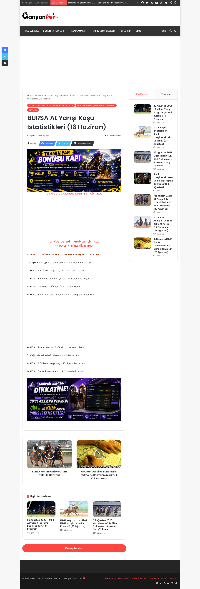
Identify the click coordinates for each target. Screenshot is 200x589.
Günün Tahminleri (53, 31)
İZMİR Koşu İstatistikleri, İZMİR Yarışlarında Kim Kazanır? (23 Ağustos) (101, 2)
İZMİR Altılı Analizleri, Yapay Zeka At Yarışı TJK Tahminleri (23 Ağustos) (162, 224)
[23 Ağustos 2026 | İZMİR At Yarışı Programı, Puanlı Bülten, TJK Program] (41, 509)
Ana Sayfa (33, 31)
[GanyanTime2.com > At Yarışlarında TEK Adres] (40, 16)
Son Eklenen (142, 94)
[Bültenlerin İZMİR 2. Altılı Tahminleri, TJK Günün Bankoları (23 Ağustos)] (142, 243)
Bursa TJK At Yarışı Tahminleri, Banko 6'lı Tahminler (64, 95)
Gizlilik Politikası (138, 578)
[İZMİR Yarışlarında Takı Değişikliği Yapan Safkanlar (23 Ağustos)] (142, 178)
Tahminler (33, 110)
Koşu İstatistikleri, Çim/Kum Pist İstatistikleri (96, 105)
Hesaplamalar (78, 31)
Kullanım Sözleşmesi (158, 578)
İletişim (173, 578)
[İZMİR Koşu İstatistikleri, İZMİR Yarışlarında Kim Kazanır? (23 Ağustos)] (74, 509)
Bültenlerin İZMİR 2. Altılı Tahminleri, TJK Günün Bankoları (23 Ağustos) (162, 245)
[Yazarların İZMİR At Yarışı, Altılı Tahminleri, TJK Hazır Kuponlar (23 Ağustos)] (142, 200)
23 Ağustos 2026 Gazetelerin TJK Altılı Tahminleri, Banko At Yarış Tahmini (105, 525)
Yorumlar (166, 94)
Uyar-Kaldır (123, 578)
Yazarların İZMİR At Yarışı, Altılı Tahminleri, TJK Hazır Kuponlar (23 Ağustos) (162, 202)
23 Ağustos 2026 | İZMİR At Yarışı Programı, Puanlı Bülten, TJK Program (40, 524)
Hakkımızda (110, 578)
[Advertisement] (100, 62)
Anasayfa (34, 95)
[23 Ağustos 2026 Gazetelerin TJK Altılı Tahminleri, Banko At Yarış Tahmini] (107, 509)
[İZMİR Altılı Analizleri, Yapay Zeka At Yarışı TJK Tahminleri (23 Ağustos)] (142, 222)
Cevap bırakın (74, 548)
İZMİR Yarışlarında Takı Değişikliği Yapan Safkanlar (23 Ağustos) (163, 181)
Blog (138, 31)
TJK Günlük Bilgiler (103, 31)
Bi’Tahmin (126, 31)
